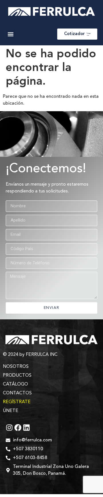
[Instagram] (9, 427)
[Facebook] (17, 427)
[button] (10, 34)
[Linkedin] (26, 427)
